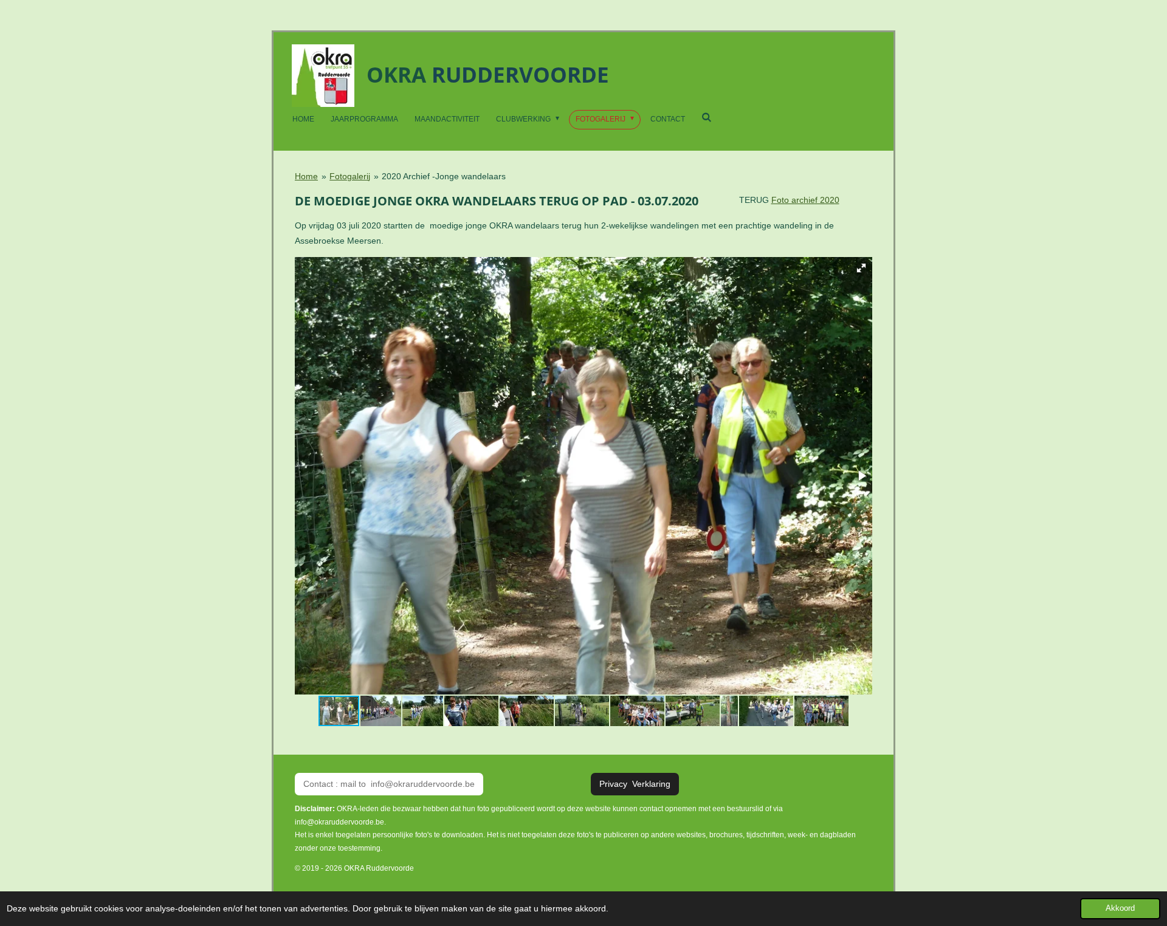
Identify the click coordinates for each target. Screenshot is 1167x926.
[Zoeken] (706, 117)
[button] (861, 268)
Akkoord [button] (1120, 908)
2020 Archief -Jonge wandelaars (444, 176)
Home (306, 176)
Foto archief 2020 (805, 200)
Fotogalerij (349, 176)
